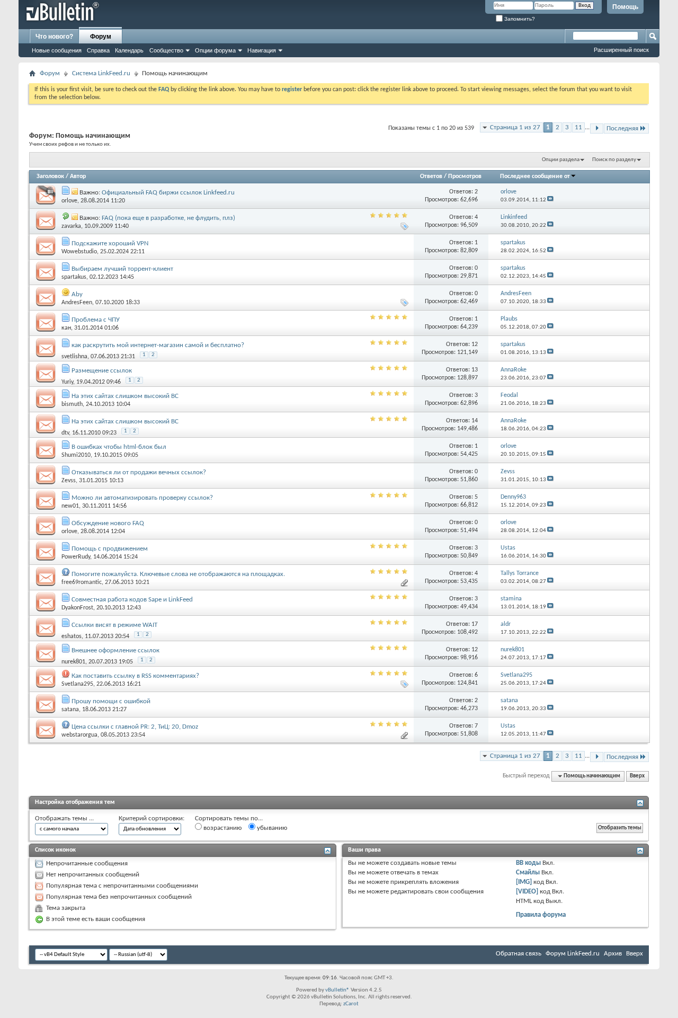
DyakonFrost (77, 608)
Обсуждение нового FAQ (108, 523)
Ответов (431, 176)
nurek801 (73, 662)
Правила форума (541, 914)
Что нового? (54, 36)
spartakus (73, 277)
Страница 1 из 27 (515, 127)
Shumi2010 (76, 455)
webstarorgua (79, 735)
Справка (98, 50)
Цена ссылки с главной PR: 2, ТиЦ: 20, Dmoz (135, 726)
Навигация (261, 50)
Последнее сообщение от (535, 176)
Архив (613, 953)
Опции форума (215, 50)
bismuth (72, 404)
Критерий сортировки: (151, 818)
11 (578, 127)
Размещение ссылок (102, 370)
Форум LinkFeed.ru (573, 953)
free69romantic (81, 582)
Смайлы (528, 872)
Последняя (622, 128)
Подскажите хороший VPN (110, 243)
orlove (69, 201)
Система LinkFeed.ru (101, 73)
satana (70, 709)
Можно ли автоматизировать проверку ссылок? (142, 497)
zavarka (71, 226)
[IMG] (524, 882)
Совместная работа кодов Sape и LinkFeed (132, 599)
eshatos (71, 636)
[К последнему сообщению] (550, 200)
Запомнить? (519, 19)
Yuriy (67, 382)
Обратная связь (518, 953)
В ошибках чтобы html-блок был (119, 447)
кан (66, 328)
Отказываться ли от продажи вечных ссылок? (139, 472)
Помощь (625, 7)
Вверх (637, 776)
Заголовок (50, 176)
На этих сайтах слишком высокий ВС (125, 396)
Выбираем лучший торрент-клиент (122, 268)
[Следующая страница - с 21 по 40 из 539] (596, 128)
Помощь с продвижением (110, 548)
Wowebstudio (79, 252)
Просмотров (464, 176)
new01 (70, 506)
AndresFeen (76, 302)
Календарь (129, 50)
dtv (65, 433)
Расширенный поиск (621, 50)
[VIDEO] (527, 891)
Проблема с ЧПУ (96, 319)
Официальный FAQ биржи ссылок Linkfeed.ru (168, 192)
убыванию (271, 828)
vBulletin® (337, 990)
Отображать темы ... (64, 818)
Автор (78, 176)
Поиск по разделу (614, 160)
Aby (77, 294)
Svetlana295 (77, 684)
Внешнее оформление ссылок (115, 650)
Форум (100, 36)
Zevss (68, 480)
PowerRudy (75, 557)
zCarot (351, 1004)
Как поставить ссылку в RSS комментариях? (135, 675)
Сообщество (166, 50)
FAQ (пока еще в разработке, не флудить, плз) (168, 218)
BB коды (528, 863)
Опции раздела (560, 160)
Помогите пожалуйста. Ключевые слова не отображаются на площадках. (178, 574)
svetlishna (74, 356)
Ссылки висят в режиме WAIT (114, 625)
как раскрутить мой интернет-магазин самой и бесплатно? (158, 345)
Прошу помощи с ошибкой (111, 701)
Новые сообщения (57, 50)
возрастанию (222, 828)
